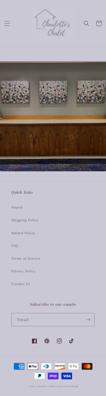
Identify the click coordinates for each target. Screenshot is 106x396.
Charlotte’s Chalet (46, 386)
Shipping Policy (25, 220)
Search (17, 207)
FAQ (14, 246)
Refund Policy (23, 233)
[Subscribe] (88, 319)
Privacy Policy (23, 271)
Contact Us (20, 284)
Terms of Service (25, 258)
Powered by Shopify (68, 386)
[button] (7, 23)
